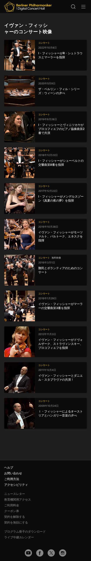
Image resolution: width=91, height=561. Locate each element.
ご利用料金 (11, 505)
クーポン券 (11, 511)
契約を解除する (14, 516)
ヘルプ (8, 467)
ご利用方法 (11, 479)
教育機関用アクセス (17, 499)
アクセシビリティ (16, 484)
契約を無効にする (16, 522)
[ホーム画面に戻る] (28, 7)
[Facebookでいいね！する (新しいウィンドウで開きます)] (39, 553)
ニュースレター (14, 494)
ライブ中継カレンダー (19, 537)
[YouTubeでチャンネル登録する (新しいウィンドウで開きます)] (28, 553)
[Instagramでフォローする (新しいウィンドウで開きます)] (62, 553)
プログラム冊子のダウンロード (25, 531)
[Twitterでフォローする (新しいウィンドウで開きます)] (51, 553)
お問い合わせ (13, 473)
